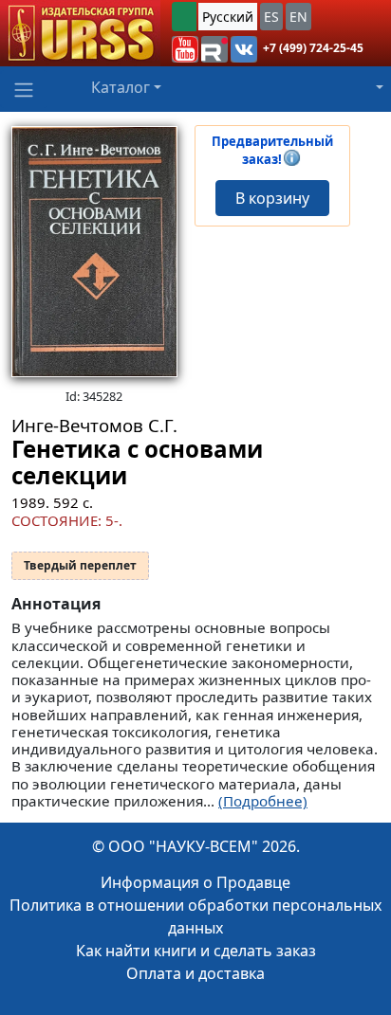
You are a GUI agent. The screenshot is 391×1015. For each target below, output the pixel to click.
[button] (185, 49)
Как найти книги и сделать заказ (196, 950)
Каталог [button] (120, 87)
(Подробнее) (262, 800)
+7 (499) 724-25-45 (313, 48)
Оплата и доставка (195, 973)
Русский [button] (227, 17)
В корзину (272, 198)
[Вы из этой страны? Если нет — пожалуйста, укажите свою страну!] (184, 16)
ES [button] (271, 17)
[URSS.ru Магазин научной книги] (80, 33)
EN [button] (298, 17)
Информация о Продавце (195, 882)
